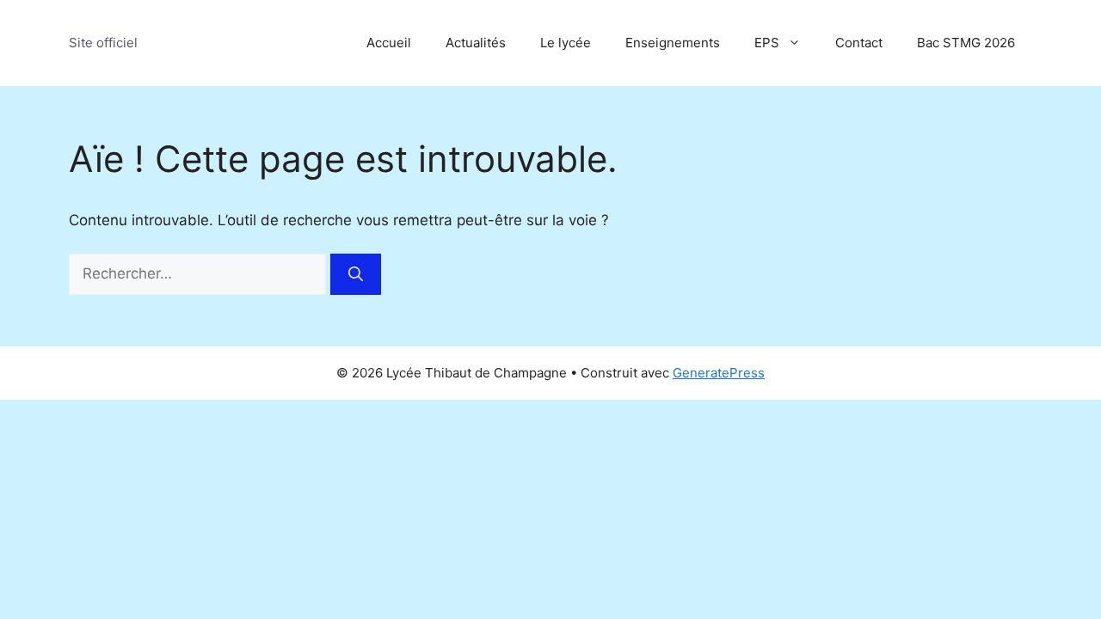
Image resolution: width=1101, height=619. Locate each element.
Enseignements (672, 42)
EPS (766, 42)
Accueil (388, 42)
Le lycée (565, 42)
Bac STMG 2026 (966, 42)
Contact (859, 42)
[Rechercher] (355, 274)
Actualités (476, 42)
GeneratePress (719, 373)
